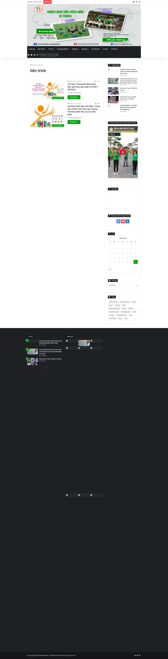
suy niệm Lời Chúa (121, 315)
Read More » (74, 97)
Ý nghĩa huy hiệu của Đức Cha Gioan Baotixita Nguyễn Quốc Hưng (129, 71)
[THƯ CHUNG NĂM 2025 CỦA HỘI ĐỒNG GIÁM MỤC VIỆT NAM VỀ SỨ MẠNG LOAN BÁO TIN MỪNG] (84, 567)
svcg (130, 315)
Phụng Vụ (84, 49)
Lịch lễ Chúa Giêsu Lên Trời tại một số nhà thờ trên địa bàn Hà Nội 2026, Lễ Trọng (128, 81)
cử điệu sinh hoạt (124, 302)
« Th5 (109, 269)
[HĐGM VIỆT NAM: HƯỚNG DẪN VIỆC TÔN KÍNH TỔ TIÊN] (96, 567)
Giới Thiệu (41, 49)
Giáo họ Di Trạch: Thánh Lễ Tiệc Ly (50, 359)
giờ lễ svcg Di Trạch (114, 308)
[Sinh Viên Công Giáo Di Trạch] (84, 25)
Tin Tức (50, 49)
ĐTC (126, 318)
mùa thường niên (125, 312)
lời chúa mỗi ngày (114, 312)
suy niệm (111, 315)
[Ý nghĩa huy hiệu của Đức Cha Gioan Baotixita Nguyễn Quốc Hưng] (113, 72)
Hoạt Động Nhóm (62, 49)
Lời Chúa (130, 308)
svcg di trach (112, 318)
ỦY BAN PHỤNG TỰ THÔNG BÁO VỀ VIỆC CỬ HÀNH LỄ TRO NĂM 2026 (128, 107)
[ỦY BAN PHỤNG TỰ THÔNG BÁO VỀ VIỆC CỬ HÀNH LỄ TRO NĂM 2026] (113, 108)
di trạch (134, 302)
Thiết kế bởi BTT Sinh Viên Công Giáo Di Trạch (62, 655)
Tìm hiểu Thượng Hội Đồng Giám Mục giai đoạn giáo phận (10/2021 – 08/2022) (83, 87)
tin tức (120, 318)
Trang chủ (31, 49)
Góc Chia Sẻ (95, 49)
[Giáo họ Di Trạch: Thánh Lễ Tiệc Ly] (113, 91)
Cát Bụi (71, 81)
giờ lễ (123, 305)
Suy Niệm (75, 49)
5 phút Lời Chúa (113, 302)
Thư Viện (114, 49)
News (134, 312)
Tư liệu (105, 49)
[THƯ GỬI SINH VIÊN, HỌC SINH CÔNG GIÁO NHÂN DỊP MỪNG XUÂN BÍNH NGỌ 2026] (96, 420)
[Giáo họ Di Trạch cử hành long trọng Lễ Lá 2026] (113, 99)
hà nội (124, 308)
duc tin (111, 305)
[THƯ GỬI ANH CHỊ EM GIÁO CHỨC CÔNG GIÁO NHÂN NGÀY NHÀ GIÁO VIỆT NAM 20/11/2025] (71, 567)
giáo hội (117, 305)
